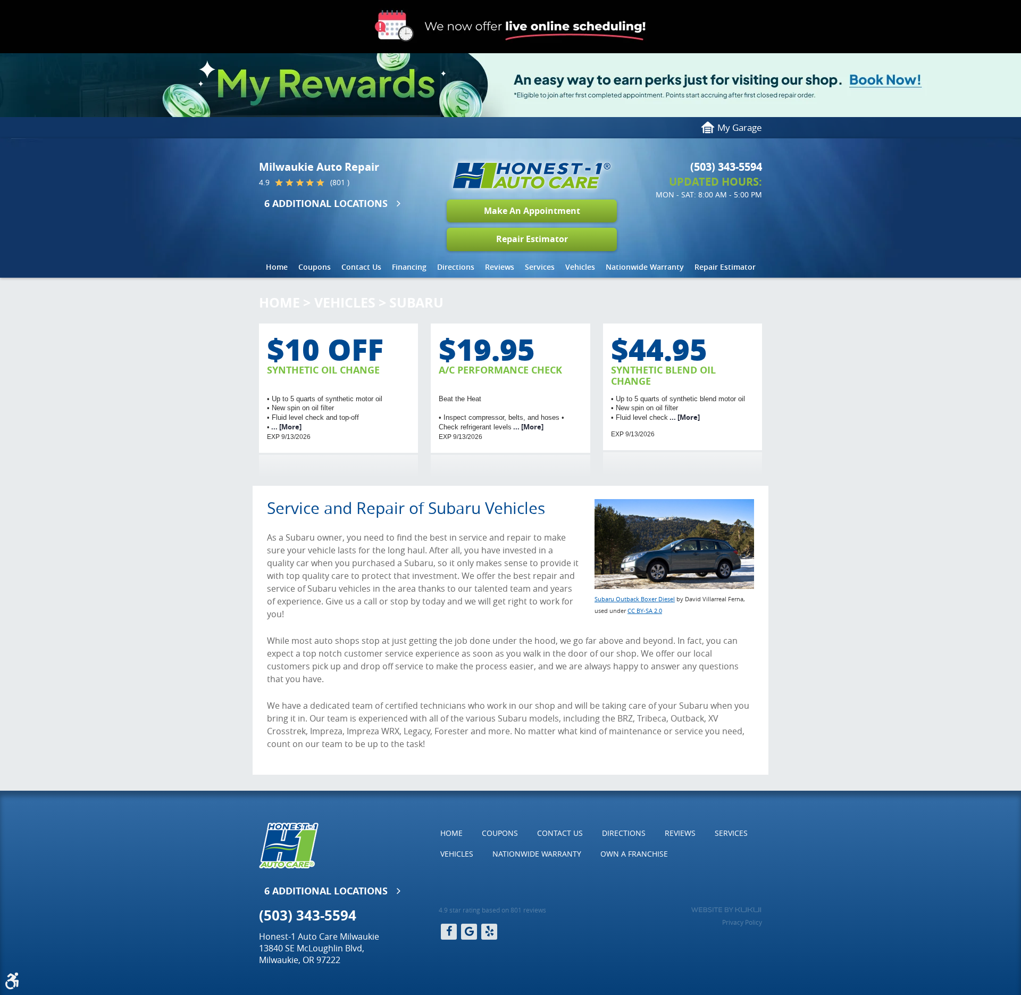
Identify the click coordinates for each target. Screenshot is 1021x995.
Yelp (489, 932)
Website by (726, 910)
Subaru (416, 302)
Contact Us (361, 267)
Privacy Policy (742, 922)
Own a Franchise (634, 854)
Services (540, 267)
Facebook (449, 932)
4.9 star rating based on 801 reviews (492, 910)
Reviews (499, 267)
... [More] (286, 427)
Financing (409, 267)
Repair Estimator (532, 239)
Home (277, 267)
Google (469, 932)
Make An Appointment (532, 211)
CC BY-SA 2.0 (644, 611)
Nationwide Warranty (645, 267)
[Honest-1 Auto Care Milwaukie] (531, 175)
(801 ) (339, 182)
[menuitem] (277, 267)
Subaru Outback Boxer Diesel (635, 599)
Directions (455, 267)
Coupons (314, 267)
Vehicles (580, 267)
